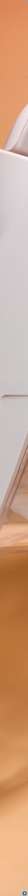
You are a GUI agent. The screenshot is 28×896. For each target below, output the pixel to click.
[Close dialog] (26, 2)
